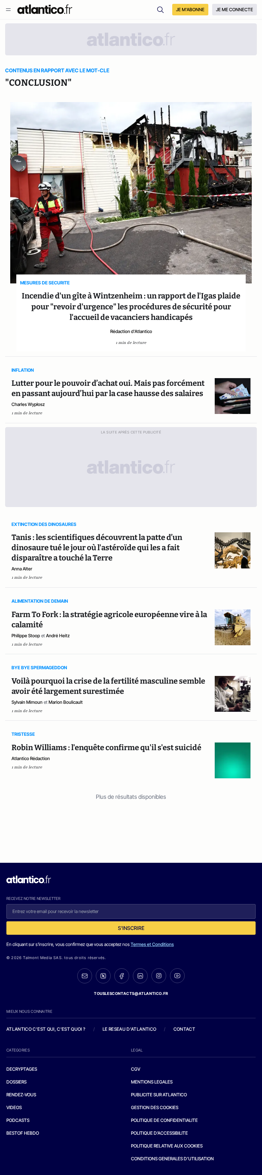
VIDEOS (14, 1107)
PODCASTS (17, 1120)
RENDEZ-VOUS (21, 1094)
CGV (135, 1069)
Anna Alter (22, 568)
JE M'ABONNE (190, 9)
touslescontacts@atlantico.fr (131, 993)
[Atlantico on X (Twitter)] (103, 975)
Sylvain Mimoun (27, 702)
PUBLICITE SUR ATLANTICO (159, 1094)
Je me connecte (234, 9)
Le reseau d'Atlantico (129, 1029)
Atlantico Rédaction (31, 758)
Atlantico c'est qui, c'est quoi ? (46, 1029)
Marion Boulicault (66, 702)
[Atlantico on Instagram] (158, 975)
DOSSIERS (16, 1081)
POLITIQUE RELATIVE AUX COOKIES (167, 1145)
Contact (184, 1029)
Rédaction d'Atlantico (131, 331)
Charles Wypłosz (28, 404)
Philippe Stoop (26, 635)
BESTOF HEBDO (22, 1133)
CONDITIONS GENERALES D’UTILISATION (172, 1158)
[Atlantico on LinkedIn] (140, 975)
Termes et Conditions (152, 944)
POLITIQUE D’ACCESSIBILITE (159, 1133)
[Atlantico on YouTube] (177, 975)
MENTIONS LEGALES (152, 1081)
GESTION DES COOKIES (154, 1107)
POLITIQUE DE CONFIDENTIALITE (164, 1120)
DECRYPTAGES (21, 1069)
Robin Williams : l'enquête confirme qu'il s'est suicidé (106, 747)
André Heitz (58, 635)
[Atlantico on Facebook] (121, 975)
